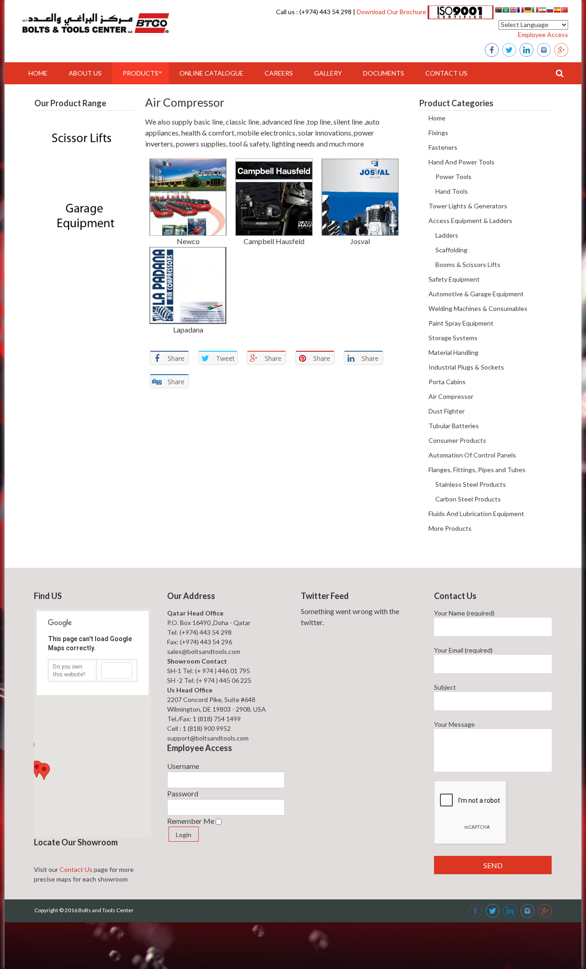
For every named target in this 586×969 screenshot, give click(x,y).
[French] (520, 11)
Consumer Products (457, 440)
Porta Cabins (447, 382)
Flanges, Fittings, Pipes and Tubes (477, 470)
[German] (528, 11)
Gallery (328, 73)
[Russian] (549, 11)
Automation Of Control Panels (472, 455)
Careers (279, 73)
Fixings (438, 132)
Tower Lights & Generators (468, 206)
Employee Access (543, 34)
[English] (513, 11)
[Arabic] (506, 11)
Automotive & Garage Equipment (476, 294)
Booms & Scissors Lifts (467, 264)
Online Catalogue (211, 73)
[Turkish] (564, 11)
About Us (85, 73)
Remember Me (190, 821)
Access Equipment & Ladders (470, 220)
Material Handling (453, 352)
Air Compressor (451, 396)
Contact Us (446, 73)
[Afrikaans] (498, 11)
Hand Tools (451, 191)
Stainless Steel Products (470, 484)
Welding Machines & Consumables (478, 308)
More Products (450, 528)
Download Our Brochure (390, 12)
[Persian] (542, 11)
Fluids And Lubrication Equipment (476, 513)
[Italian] (535, 11)
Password (182, 793)
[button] (44, 771)
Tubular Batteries (454, 426)
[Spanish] (557, 11)
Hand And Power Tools (461, 162)
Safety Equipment (454, 279)
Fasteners (443, 147)
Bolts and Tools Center (106, 910)
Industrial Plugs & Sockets (466, 367)
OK (116, 670)
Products (140, 73)
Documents (383, 73)
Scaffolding (451, 250)
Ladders (446, 235)
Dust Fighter (447, 411)
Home (38, 73)
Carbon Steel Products (468, 499)
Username (183, 766)
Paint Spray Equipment (461, 323)
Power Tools (453, 176)
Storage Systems (453, 338)
